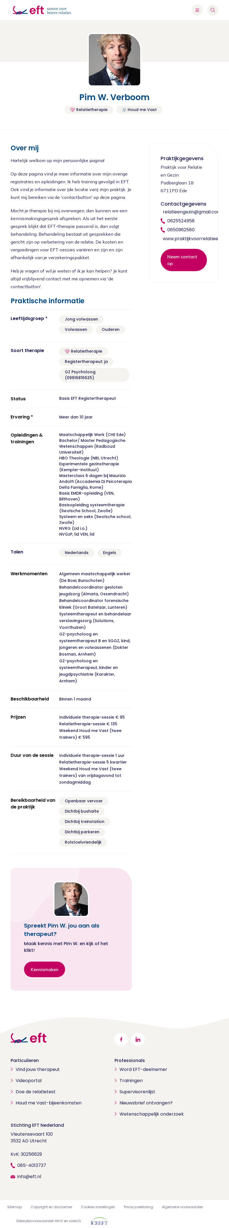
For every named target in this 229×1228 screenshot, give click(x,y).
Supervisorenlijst (137, 1092)
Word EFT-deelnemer (143, 1069)
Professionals (130, 1060)
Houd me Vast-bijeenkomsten (49, 1103)
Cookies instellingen (98, 1207)
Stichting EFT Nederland (37, 1125)
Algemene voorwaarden (182, 1207)
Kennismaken (44, 969)
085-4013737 (31, 1165)
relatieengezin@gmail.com (192, 212)
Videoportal (29, 1080)
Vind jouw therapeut (38, 1069)
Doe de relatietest (36, 1092)
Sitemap (14, 1207)
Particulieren (25, 1060)
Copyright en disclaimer (51, 1207)
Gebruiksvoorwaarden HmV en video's (48, 1221)
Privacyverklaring (138, 1207)
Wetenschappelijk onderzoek (152, 1114)
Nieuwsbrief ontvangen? (146, 1103)
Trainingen (131, 1080)
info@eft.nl (29, 1176)
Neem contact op (182, 260)
